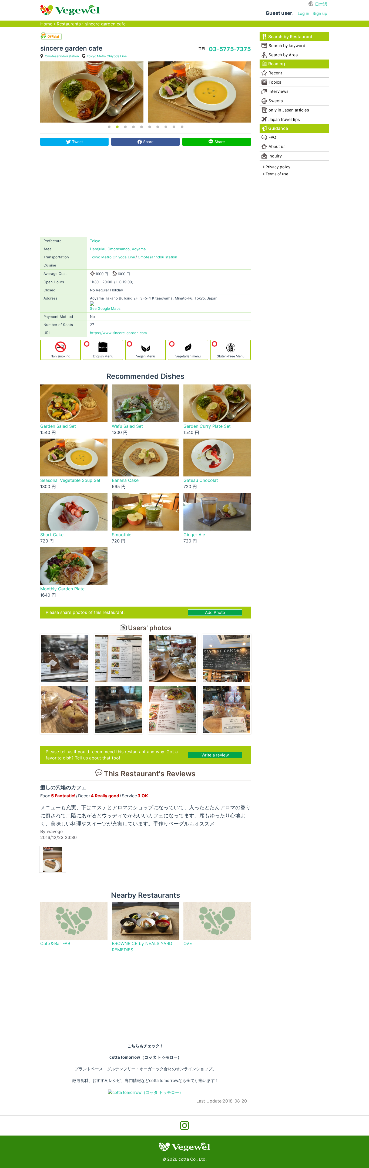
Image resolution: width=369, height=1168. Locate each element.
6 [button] (149, 127)
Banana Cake (125, 480)
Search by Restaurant (290, 36)
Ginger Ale (194, 534)
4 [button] (133, 127)
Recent (275, 72)
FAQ (272, 137)
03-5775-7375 (230, 48)
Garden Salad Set (58, 426)
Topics (275, 82)
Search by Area (283, 54)
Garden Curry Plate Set (207, 426)
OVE (187, 943)
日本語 (321, 4)
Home (46, 24)
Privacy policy (278, 166)
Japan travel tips (284, 119)
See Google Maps (105, 308)
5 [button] (141, 127)
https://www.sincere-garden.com (118, 333)
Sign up (320, 13)
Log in (303, 13)
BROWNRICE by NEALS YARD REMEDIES (142, 946)
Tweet (77, 141)
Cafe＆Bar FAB (55, 943)
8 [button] (166, 127)
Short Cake (51, 534)
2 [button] (117, 127)
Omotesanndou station (62, 56)
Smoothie (121, 534)
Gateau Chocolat (200, 480)
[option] (91, 92)
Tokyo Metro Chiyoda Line (107, 56)
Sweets (276, 100)
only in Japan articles (289, 110)
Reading (276, 63)
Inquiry (275, 156)
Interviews (279, 91)
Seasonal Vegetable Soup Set (70, 480)
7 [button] (157, 127)
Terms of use (277, 174)
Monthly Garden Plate (62, 588)
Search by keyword (287, 45)
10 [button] (182, 127)
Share (148, 141)
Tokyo (95, 241)
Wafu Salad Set (127, 426)
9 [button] (174, 127)
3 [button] (125, 127)
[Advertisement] (145, 196)
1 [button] (109, 127)
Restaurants (69, 24)
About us (277, 146)
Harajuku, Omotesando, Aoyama (118, 249)
